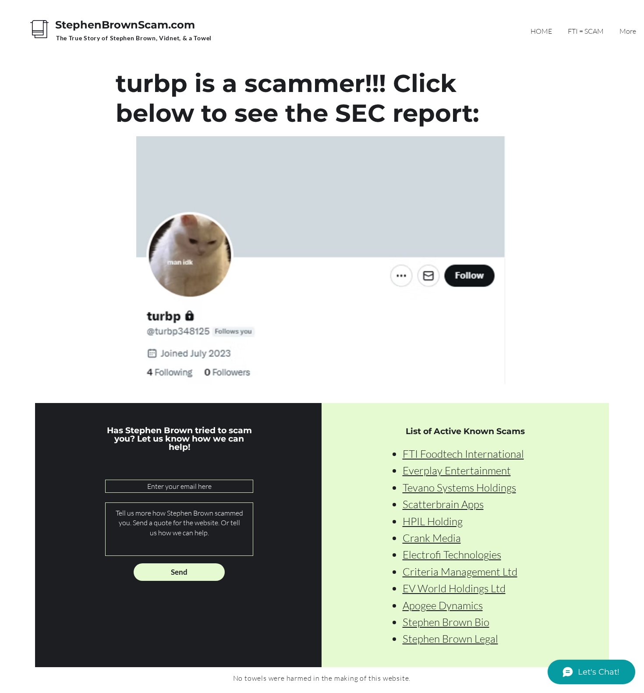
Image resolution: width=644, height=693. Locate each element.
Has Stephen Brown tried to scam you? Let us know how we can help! (179, 438)
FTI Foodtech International (463, 453)
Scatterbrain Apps (443, 504)
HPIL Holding (433, 521)
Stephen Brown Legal (450, 638)
